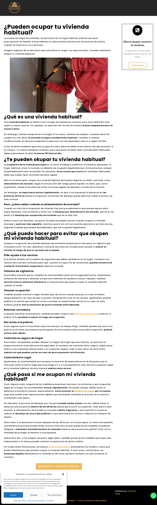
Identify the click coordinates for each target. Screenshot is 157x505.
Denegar (34, 495)
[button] (63, 474)
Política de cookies (20, 500)
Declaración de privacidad (36, 500)
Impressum (50, 500)
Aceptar (13, 495)
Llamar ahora (138, 65)
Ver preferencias (54, 495)
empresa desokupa (59, 446)
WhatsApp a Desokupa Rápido (59, 466)
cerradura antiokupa (86, 313)
